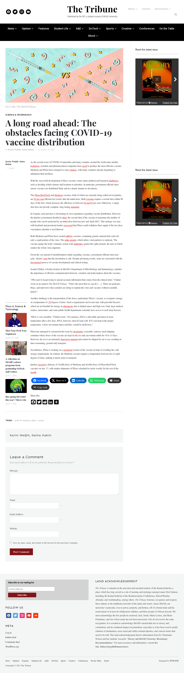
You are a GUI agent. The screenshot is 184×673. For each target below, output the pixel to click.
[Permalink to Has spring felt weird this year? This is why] (16, 386)
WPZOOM (174, 660)
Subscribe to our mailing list (21, 582)
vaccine (41, 420)
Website (13, 528)
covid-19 (18, 420)
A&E (78, 28)
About (131, 9)
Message (14, 470)
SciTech (93, 28)
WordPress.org (12, 646)
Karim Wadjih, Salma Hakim (21, 149)
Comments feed (12, 641)
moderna (26, 420)
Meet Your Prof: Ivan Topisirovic (15, 332)
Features (44, 28)
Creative (127, 28)
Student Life (61, 28)
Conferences (147, 28)
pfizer (34, 420)
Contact (146, 9)
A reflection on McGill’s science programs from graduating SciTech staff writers (14, 365)
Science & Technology (18, 114)
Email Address (16, 514)
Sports (110, 28)
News (11, 28)
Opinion (26, 28)
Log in (8, 632)
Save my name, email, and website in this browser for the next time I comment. (45, 542)
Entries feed (10, 637)
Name (12, 499)
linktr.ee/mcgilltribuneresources (114, 646)
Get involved (161, 9)
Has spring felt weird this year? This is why (15, 398)
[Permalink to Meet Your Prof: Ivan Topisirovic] (16, 320)
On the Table (166, 28)
